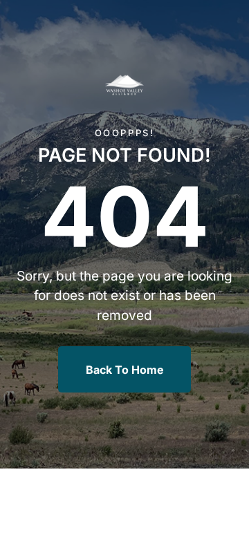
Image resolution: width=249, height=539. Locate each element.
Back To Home (125, 370)
